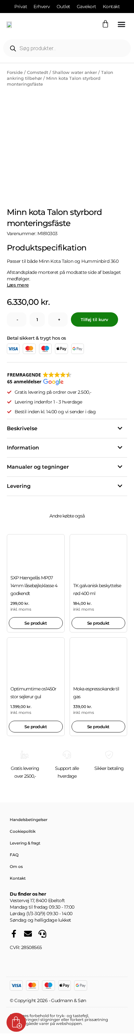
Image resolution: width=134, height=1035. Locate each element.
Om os (16, 866)
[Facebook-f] (14, 934)
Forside (15, 72)
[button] (39, 379)
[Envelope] (28, 934)
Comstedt (37, 72)
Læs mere (18, 285)
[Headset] (42, 934)
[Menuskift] (121, 24)
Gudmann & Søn (68, 1000)
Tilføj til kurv (94, 319)
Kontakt (18, 878)
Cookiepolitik (22, 831)
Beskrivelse (22, 428)
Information (23, 448)
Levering (19, 486)
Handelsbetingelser (28, 819)
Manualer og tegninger (38, 467)
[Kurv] (105, 24)
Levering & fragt (25, 843)
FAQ (14, 854)
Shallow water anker (74, 72)
